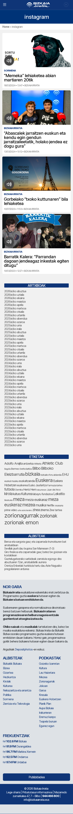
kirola (8, 494)
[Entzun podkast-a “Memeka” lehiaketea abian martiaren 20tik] (9, 61)
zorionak (48, 516)
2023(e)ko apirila (13, 424)
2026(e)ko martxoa (15, 308)
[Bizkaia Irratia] (36, 4)
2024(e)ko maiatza (15, 380)
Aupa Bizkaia (46, 708)
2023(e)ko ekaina (14, 417)
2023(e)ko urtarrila (14, 434)
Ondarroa (17, 757)
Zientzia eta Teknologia (16, 703)
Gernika (19, 489)
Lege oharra (13, 792)
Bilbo (36, 468)
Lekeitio (59, 494)
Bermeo (15, 468)
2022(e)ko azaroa (14, 441)
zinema (44, 510)
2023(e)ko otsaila (14, 431)
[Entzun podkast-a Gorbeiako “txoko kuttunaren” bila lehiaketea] (9, 184)
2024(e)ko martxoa (15, 386)
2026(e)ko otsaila (14, 311)
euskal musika (11, 481)
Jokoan (43, 686)
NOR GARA (12, 586)
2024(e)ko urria (13, 363)
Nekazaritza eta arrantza (17, 690)
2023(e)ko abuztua (15, 410)
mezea (28, 505)
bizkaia (32, 474)
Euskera (44, 480)
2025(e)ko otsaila (14, 349)
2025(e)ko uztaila (14, 335)
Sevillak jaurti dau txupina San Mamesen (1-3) (29, 548)
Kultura (43, 668)
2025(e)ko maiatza (15, 339)
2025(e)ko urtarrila (14, 352)
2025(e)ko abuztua (15, 332)
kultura (16, 494)
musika (41, 505)
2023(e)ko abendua (15, 397)
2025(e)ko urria (13, 325)
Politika (7, 695)
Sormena (8, 699)
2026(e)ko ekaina (14, 298)
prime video (10, 510)
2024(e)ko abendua (15, 356)
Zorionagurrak (47, 681)
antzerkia (28, 463)
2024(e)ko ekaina (14, 376)
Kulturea (26, 494)
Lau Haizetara (47, 672)
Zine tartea (55, 510)
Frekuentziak (16, 735)
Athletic (37, 463)
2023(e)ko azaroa (14, 400)
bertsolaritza (26, 468)
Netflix (50, 505)
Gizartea (8, 672)
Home (5, 26)
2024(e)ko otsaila (14, 390)
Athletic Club (52, 463)
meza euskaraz (36, 499)
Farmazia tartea (54, 485)
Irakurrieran (41, 489)
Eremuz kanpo (47, 717)
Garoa (42, 690)
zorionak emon (21, 522)
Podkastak (50, 658)
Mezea (43, 677)
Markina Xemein (21, 751)
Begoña (7, 469)
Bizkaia (16, 741)
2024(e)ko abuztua (15, 369)
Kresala (43, 695)
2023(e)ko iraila (12, 407)
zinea (36, 510)
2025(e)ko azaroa (14, 322)
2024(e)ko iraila (13, 366)
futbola (9, 489)
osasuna (59, 505)
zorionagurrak (21, 515)
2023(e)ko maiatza (14, 421)
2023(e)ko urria (12, 404)
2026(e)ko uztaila (14, 294)
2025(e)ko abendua (15, 318)
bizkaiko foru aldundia (51, 474)
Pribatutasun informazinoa (37, 792)
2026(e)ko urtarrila (14, 315)
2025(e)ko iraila (13, 328)
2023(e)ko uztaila (14, 414)
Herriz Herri (29, 489)
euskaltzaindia (27, 481)
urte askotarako (25, 510)
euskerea (22, 485)
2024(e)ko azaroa (14, 359)
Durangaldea (18, 746)
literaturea (8, 500)
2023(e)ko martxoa (15, 427)
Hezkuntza (9, 677)
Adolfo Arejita (13, 463)
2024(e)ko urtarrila (14, 393)
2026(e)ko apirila (13, 304)
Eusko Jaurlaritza (37, 485)
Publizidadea (37, 777)
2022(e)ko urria (12, 445)
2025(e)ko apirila (13, 342)
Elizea (6, 668)
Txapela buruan (48, 721)
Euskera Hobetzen (50, 699)
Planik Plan (45, 703)
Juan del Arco (54, 489)
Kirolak (7, 681)
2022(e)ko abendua (15, 438)
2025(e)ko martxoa (15, 345)
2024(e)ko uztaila (14, 373)
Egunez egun (46, 726)
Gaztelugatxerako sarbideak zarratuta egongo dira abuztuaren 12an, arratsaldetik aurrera (32, 560)
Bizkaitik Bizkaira (12, 663)
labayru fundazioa (43, 494)
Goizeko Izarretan (49, 663)
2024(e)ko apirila (13, 383)
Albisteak (12, 658)
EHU (65, 474)
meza (19, 499)
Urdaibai (16, 762)
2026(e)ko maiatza (15, 301)
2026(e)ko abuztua (15, 291)
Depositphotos (24, 649)
